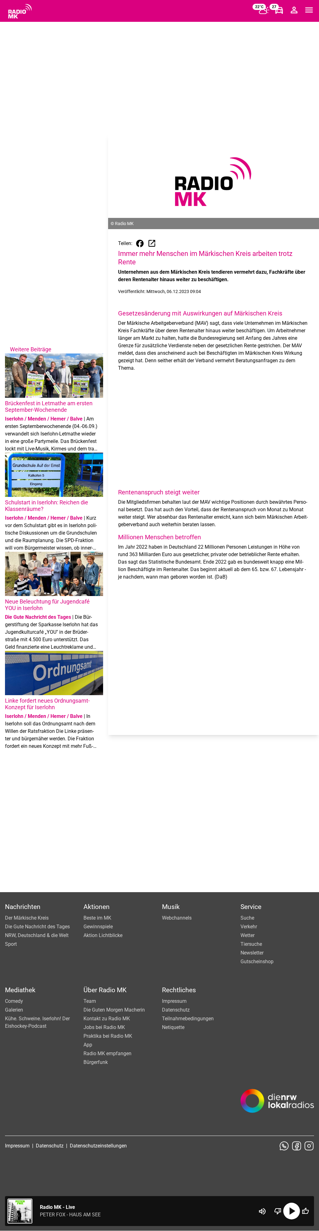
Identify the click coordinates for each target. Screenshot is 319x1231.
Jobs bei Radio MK (104, 1027)
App (87, 1045)
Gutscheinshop (257, 961)
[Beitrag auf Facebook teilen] (140, 243)
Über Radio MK (104, 990)
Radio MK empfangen (107, 1053)
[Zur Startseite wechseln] (20, 11)
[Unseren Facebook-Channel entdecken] (297, 1146)
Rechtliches (179, 990)
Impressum (174, 1001)
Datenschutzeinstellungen (98, 1146)
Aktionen (96, 907)
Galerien (14, 1010)
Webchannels (177, 918)
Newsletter (252, 953)
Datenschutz (176, 1010)
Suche (247, 918)
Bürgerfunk (95, 1062)
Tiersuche (251, 944)
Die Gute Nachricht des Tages (37, 927)
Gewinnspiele (98, 927)
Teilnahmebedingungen (188, 1019)
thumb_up (305, 1211)
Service (250, 907)
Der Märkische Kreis (27, 918)
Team (89, 1001)
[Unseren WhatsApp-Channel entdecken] (284, 1146)
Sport (11, 944)
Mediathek (20, 990)
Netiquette (173, 1027)
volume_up (262, 1211)
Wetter (247, 935)
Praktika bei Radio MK (107, 1036)
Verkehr (248, 927)
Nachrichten (22, 907)
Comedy (14, 1001)
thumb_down (278, 1211)
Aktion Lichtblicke (102, 935)
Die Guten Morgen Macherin (114, 1010)
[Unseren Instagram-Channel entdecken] (309, 1146)
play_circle (292, 1211)
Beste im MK (97, 918)
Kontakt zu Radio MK (106, 1019)
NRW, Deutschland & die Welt (37, 935)
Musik (171, 907)
